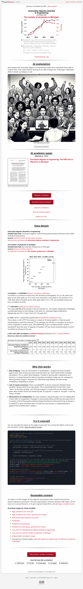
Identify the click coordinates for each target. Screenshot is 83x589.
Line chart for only (33, 530)
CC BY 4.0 (41, 584)
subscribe (79, 2)
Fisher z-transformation (60, 333)
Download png (40, 57)
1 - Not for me (19, 563)
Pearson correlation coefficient (38, 293)
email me (72, 2)
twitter (56, 578)
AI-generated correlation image (23, 536)
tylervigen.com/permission (65, 504)
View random (52, 6)
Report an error (41, 216)
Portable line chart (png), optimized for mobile (29, 527)
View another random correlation (41, 554)
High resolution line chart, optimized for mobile (29, 515)
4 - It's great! (52, 563)
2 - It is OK (30, 563)
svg (47, 57)
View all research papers (41, 212)
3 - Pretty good (41, 563)
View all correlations (41, 208)
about (67, 2)
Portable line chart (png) (21, 524)
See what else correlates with (33, 240)
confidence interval (36, 333)
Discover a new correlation (41, 202)
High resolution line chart (21, 511)
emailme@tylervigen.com (45, 578)
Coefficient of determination (29, 307)
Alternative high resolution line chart (25, 518)
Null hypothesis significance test (49, 318)
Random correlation (41, 195)
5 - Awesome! (63, 563)
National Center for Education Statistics (28, 238)
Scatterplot (16, 521)
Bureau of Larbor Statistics (23, 249)
